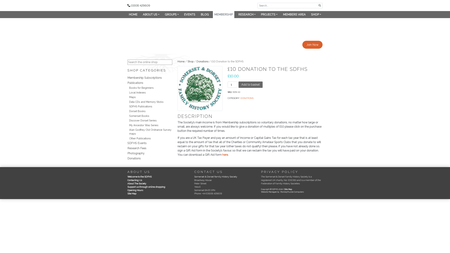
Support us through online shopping (146, 187)
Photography (135, 153)
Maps (132, 97)
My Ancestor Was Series (143, 125)
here (225, 154)
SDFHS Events (137, 143)
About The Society (136, 183)
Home (133, 14)
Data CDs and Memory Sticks (146, 101)
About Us (150, 14)
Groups (171, 14)
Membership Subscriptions (144, 77)
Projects (268, 14)
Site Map (131, 193)
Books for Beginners (141, 87)
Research (245, 14)
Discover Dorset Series (143, 120)
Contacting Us (134, 180)
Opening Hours (135, 190)
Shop (315, 14)
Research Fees (136, 148)
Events (189, 14)
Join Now (313, 44)
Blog (205, 14)
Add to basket (250, 84)
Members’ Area (294, 14)
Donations (134, 158)
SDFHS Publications (140, 106)
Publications (135, 83)
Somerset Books (139, 115)
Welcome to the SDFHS (139, 176)
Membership (223, 14)
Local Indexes (137, 92)
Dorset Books (137, 111)
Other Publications (140, 138)
